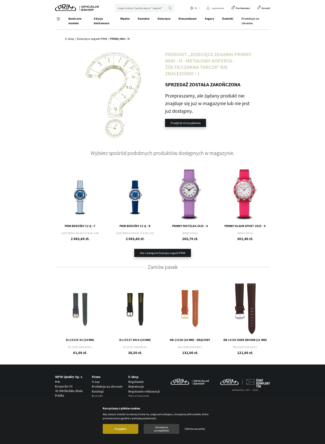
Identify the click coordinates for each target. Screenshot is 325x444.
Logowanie (217, 8)
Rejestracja (136, 387)
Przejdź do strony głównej (185, 123)
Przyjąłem (120, 429)
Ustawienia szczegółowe (161, 429)
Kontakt (97, 396)
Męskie (125, 19)
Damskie (143, 19)
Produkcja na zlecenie (250, 21)
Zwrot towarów (138, 396)
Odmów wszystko (195, 429)
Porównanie (241, 8)
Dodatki (227, 19)
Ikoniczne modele (74, 21)
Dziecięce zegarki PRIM (92, 39)
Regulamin (136, 382)
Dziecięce (164, 19)
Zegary (209, 19)
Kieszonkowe (188, 19)
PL (195, 8)
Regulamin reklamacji (144, 391)
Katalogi (98, 391)
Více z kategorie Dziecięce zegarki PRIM (162, 253)
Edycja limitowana (101, 21)
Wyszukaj (170, 8)
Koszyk (264, 8)
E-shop (70, 39)
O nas (96, 382)
